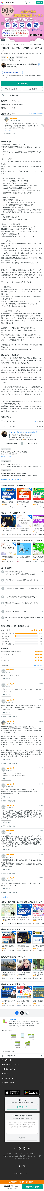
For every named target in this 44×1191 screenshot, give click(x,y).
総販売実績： (12, 67)
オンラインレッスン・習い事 (16, 44)
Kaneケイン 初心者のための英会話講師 (22, 432)
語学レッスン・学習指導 (34, 44)
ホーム (3, 44)
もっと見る (8, 130)
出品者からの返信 (9, 133)
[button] (22, 573)
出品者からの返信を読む (8, 716)
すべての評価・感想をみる (35, 113)
